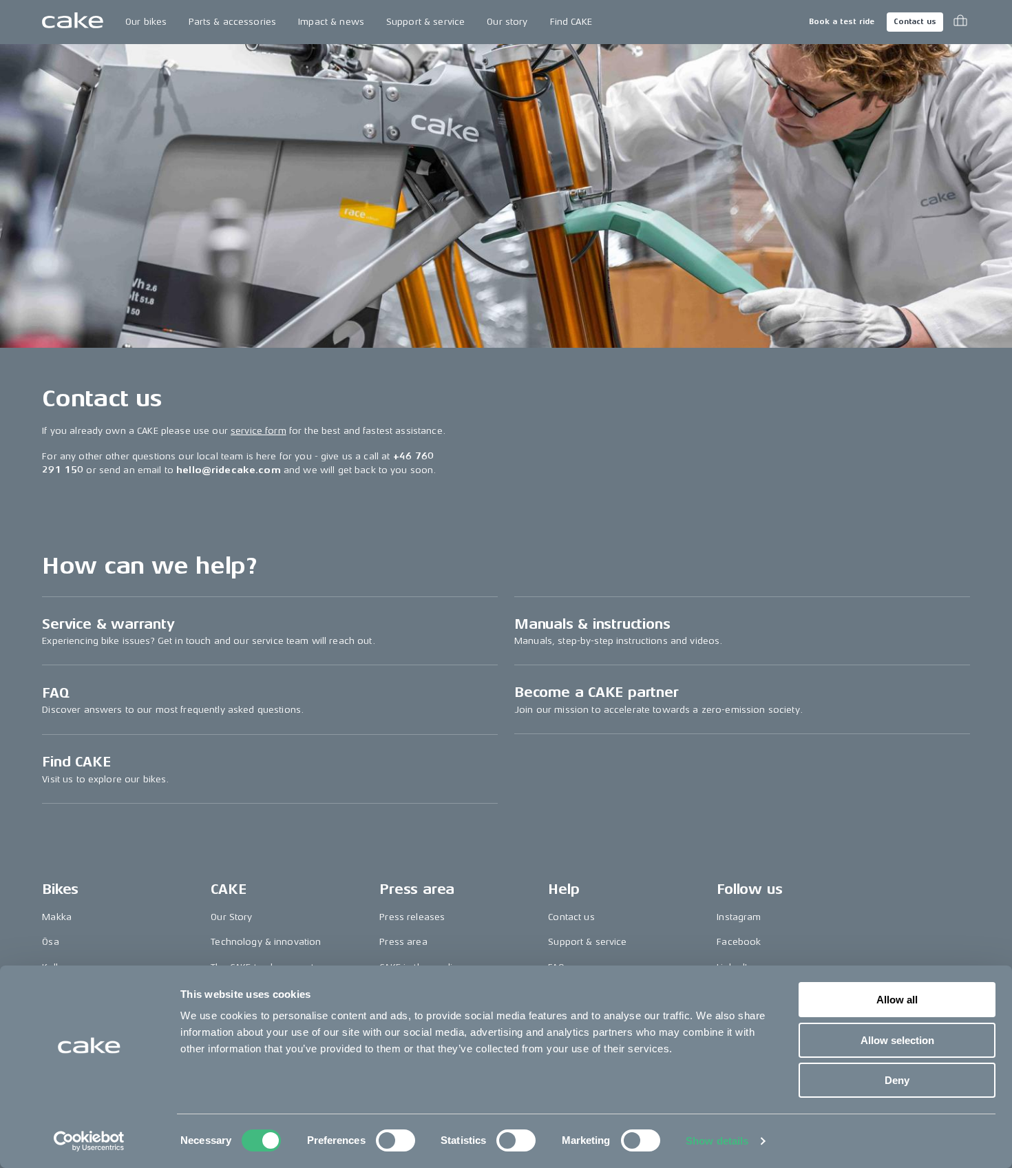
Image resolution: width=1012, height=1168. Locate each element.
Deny (897, 1080)
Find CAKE (571, 22)
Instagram (739, 917)
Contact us (915, 21)
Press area (403, 942)
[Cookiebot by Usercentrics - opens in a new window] (89, 1141)
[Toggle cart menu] (960, 22)
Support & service (425, 22)
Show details (717, 1141)
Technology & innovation (266, 942)
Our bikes (146, 22)
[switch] (395, 1140)
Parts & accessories (232, 22)
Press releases (412, 917)
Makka (57, 917)
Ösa (50, 942)
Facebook (739, 942)
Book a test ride (841, 21)
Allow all (897, 999)
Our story (507, 22)
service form (258, 431)
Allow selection (897, 1040)
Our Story (231, 917)
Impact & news (331, 22)
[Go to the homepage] (72, 22)
